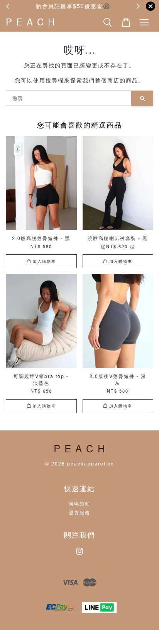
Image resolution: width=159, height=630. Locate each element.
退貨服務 (79, 512)
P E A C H (30, 21)
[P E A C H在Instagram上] (79, 554)
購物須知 (79, 503)
